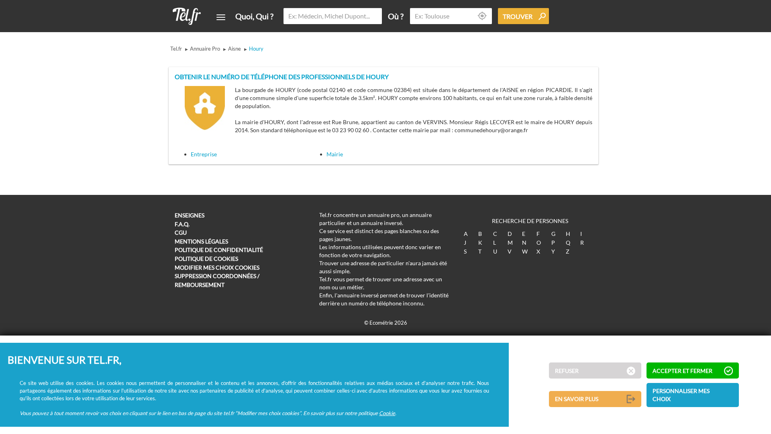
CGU (181, 232)
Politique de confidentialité (219, 249)
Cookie (387, 412)
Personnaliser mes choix (681, 394)
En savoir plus (576, 398)
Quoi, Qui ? (254, 16)
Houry (256, 48)
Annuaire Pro (205, 48)
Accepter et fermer (682, 370)
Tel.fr (176, 48)
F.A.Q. (182, 224)
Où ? (396, 16)
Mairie (334, 154)
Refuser (567, 370)
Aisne (234, 48)
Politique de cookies (206, 258)
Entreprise (204, 154)
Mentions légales (201, 241)
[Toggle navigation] (220, 17)
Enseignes (189, 215)
